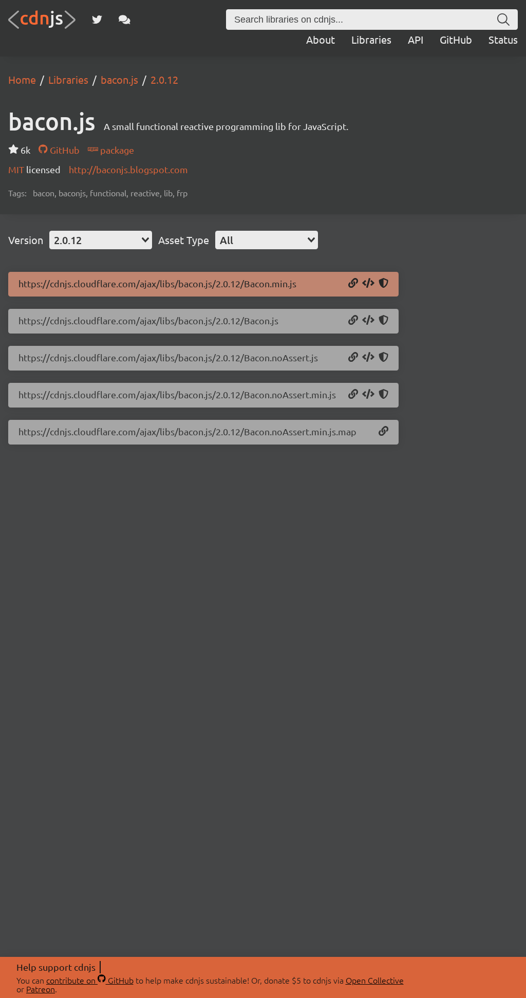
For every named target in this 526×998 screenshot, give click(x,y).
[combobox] (100, 240)
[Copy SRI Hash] (383, 283)
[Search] (503, 19)
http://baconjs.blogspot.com (128, 169)
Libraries (371, 39)
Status (503, 39)
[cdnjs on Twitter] (97, 19)
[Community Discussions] (124, 19)
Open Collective (375, 980)
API (415, 39)
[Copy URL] (353, 283)
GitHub (456, 39)
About (320, 39)
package (116, 149)
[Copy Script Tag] (368, 283)
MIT (17, 169)
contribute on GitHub (90, 980)
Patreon (40, 988)
